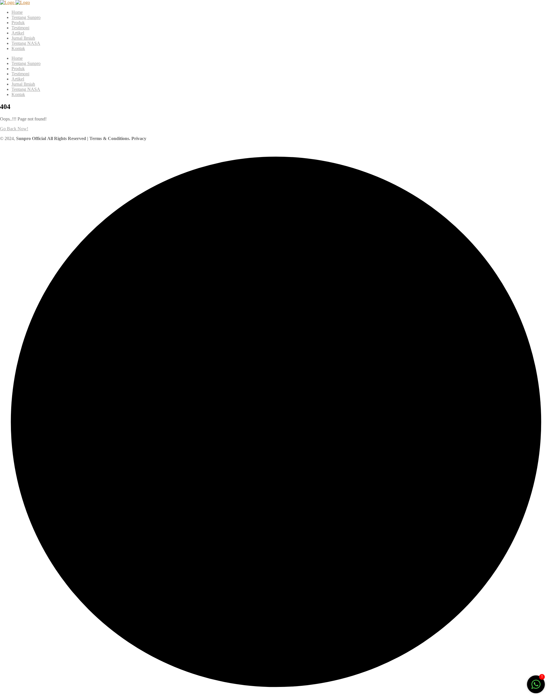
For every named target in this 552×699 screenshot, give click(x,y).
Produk (18, 22)
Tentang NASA (26, 43)
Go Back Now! (14, 128)
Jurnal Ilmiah (23, 38)
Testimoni (20, 27)
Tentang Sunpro (26, 17)
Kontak (18, 48)
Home (17, 12)
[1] (535, 687)
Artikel (18, 32)
